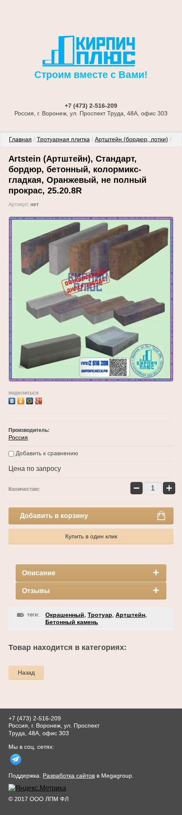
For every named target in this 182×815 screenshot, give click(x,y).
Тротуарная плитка (63, 139)
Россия (18, 437)
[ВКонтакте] (12, 399)
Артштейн (130, 614)
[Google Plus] (39, 399)
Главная (20, 139)
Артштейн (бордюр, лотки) (131, 139)
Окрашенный (64, 614)
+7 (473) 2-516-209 (91, 105)
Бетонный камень (71, 622)
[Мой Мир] (30, 399)
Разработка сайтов (69, 775)
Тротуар (100, 614)
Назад (26, 672)
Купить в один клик (91, 536)
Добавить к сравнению (46, 453)
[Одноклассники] (21, 399)
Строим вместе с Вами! (91, 74)
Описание (38, 573)
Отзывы (36, 590)
